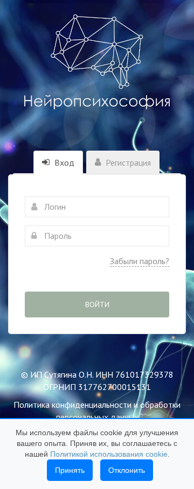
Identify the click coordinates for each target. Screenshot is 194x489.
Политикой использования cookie (109, 454)
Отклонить (126, 470)
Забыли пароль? (139, 261)
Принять (70, 470)
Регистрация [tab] (127, 162)
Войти (97, 304)
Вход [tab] (63, 162)
